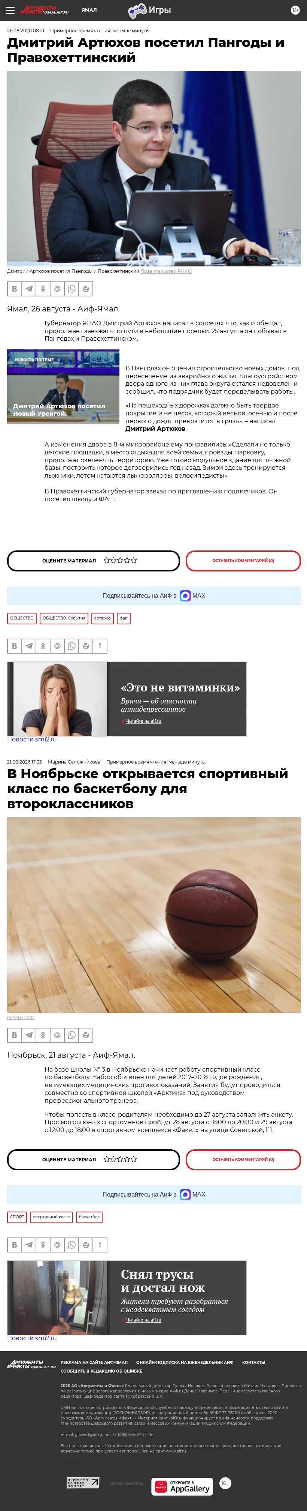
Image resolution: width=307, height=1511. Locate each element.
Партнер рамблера (125, 1483)
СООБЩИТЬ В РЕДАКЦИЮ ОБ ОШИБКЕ (101, 1371)
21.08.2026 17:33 (24, 762)
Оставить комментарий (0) (243, 560)
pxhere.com (20, 1017)
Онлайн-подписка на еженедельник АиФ (185, 1362)
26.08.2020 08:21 (25, 30)
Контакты (253, 1362)
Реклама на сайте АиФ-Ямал (94, 1362)
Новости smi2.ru (32, 739)
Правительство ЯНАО (166, 271)
